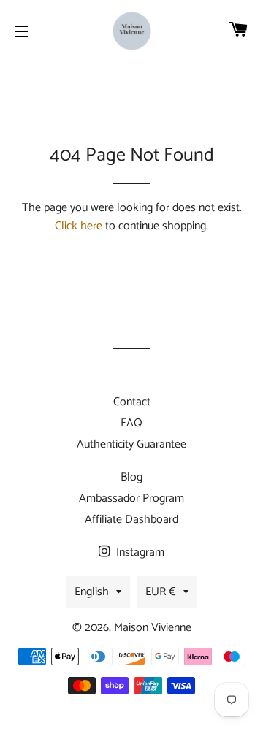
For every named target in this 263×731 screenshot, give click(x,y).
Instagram (138, 552)
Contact (131, 402)
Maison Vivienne (152, 628)
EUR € (160, 592)
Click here (78, 226)
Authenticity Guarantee (131, 444)
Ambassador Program (131, 498)
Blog (131, 477)
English (92, 592)
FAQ (131, 423)
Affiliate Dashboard (131, 519)
